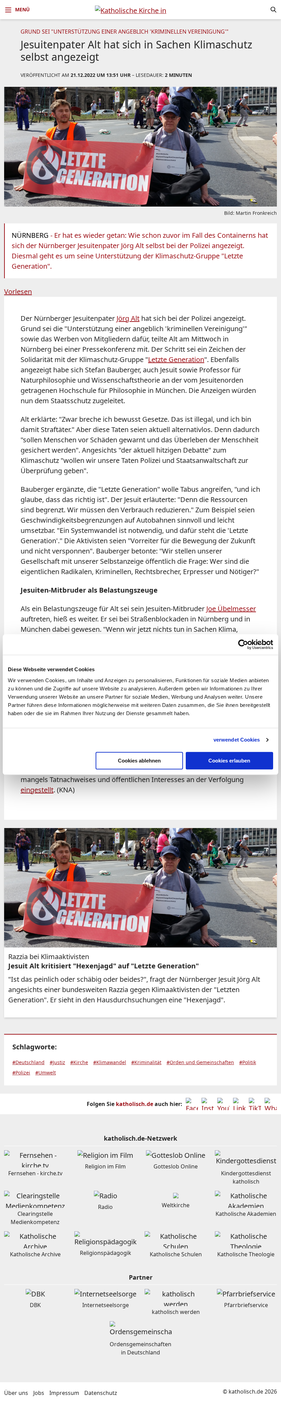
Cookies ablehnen (139, 761)
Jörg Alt (128, 318)
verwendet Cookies (236, 740)
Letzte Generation (176, 359)
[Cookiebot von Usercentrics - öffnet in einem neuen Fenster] (243, 644)
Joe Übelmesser (231, 608)
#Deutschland (28, 1062)
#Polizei (21, 1072)
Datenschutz (100, 1393)
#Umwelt (45, 1072)
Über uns (16, 1393)
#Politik (247, 1062)
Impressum (64, 1393)
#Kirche (79, 1062)
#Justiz (57, 1062)
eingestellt (37, 789)
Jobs (38, 1393)
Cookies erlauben (229, 761)
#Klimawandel (109, 1062)
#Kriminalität (146, 1062)
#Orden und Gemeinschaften (200, 1062)
